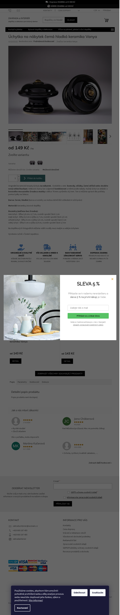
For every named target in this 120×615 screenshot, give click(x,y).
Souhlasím (97, 592)
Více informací (36, 600)
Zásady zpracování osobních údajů (88, 325)
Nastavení (22, 608)
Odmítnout (79, 592)
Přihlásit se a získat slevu (88, 315)
